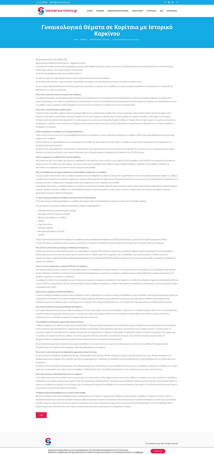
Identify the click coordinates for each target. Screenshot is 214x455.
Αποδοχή (158, 451)
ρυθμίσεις (139, 452)
